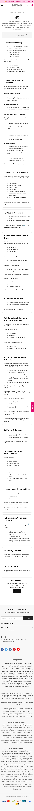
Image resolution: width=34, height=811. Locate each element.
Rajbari (29, 678)
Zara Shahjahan (17, 686)
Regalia (25, 678)
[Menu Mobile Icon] (2, 5)
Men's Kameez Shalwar (23, 697)
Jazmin (3, 671)
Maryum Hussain (18, 675)
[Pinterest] (14, 649)
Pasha (18, 761)
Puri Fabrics (13, 678)
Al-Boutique (28, 663)
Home (2, 10)
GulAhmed (22, 670)
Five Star (12, 670)
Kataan (24, 671)
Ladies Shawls (28, 693)
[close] (32, 2)
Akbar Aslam (21, 663)
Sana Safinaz (9, 681)
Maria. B (13, 755)
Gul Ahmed (22, 756)
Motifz (10, 675)
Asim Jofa (28, 665)
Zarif (23, 686)
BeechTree (10, 666)
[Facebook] (2, 649)
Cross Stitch (6, 668)
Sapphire (24, 681)
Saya (3, 685)
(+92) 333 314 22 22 (8, 637)
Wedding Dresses (5, 695)
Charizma (29, 666)
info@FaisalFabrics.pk (8, 641)
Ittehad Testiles (9, 671)
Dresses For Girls (21, 695)
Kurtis (27, 695)
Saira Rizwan (24, 683)
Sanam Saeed (17, 681)
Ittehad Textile (8, 761)
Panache (28, 676)
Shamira (30, 683)
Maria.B (7, 675)
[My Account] (27, 5)
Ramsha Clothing (5, 680)
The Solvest (26, 796)
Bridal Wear (22, 693)
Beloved (16, 666)
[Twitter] (6, 649)
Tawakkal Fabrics (9, 685)
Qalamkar (19, 678)
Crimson (23, 666)
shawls (21, 783)
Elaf (25, 668)
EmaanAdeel (20, 668)
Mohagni (25, 675)
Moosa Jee (30, 673)
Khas (31, 671)
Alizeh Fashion (14, 665)
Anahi (7, 663)
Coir (20, 666)
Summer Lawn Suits (6, 693)
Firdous (7, 670)
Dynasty (11, 668)
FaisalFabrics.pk (12, 796)
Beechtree (4, 756)
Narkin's (5, 676)
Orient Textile (22, 676)
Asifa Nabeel (22, 665)
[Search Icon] (6, 5)
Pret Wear (13, 695)
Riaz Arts (27, 680)
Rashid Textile (21, 680)
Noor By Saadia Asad (13, 676)
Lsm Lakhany (4, 673)
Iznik (31, 670)
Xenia (16, 685)
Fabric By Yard (28, 698)
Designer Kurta (13, 698)
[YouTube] (18, 649)
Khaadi (9, 755)
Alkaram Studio (6, 665)
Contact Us (17, 591)
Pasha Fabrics (6, 678)
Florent (3, 670)
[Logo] (17, 5)
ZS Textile (27, 686)
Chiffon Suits (15, 693)
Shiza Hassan (10, 683)
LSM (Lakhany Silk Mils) (22, 753)
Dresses (9, 697)
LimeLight (10, 673)
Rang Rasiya (14, 680)
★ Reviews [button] (32, 407)
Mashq (24, 673)
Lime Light (14, 753)
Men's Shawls (5, 698)
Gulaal (16, 670)
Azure (15, 663)
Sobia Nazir (17, 683)
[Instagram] (10, 649)
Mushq (2, 675)
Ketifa (27, 671)
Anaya (11, 663)
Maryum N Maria (18, 673)
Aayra (4, 663)
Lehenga (14, 697)
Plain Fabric (21, 698)
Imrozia (27, 670)
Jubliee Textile (17, 671)
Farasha (29, 668)
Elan (15, 668)
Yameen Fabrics (23, 685)
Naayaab (30, 675)
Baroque (4, 666)
